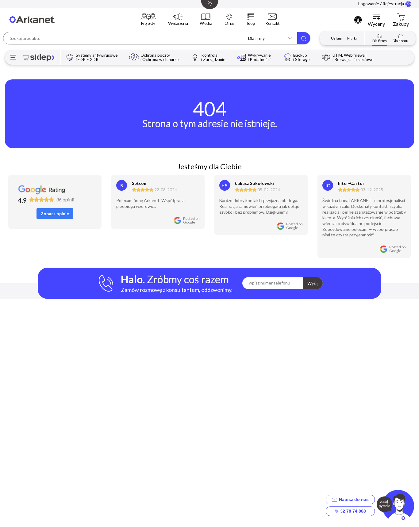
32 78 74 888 (352, 511)
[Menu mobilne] (13, 57)
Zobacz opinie (55, 213)
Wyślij (312, 283)
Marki (352, 38)
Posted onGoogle (191, 220)
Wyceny (376, 23)
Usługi (336, 38)
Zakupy (401, 23)
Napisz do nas (352, 499)
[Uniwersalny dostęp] (358, 19)
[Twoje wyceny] (376, 17)
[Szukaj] (303, 38)
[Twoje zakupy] (401, 17)
